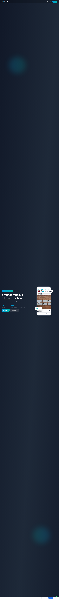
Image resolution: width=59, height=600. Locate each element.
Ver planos (49, 1)
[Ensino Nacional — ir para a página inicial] (7, 2)
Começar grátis (14, 310)
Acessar (55, 1)
